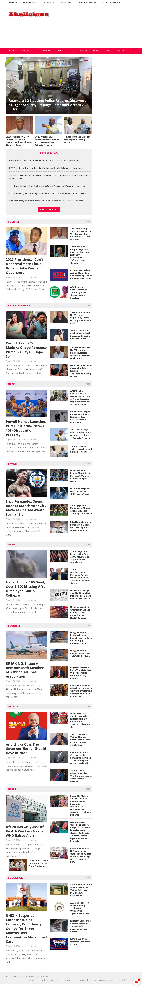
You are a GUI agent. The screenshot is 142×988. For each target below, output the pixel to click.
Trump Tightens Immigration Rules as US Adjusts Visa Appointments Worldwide (79, 556)
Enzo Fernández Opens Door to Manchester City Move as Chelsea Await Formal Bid (26, 508)
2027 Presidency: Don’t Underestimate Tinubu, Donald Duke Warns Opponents (45, 167)
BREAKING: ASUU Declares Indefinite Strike (80, 942)
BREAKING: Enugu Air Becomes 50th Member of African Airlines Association (25, 670)
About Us (13, 2)
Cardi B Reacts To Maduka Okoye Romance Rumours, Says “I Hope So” (26, 350)
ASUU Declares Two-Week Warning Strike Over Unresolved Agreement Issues (81, 908)
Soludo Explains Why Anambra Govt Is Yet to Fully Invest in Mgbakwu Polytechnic (81, 890)
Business (13, 50)
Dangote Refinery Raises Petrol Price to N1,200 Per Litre (80, 653)
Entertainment (44, 50)
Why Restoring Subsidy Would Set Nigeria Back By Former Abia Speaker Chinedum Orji (80, 720)
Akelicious (17, 976)
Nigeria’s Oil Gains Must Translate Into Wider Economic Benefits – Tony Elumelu (80, 673)
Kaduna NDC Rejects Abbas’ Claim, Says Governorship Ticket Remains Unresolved (81, 274)
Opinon (13, 706)
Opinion (83, 50)
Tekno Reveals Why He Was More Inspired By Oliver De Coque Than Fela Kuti (80, 317)
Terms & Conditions (87, 2)
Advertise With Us (31, 2)
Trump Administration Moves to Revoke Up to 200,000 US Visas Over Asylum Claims (79, 576)
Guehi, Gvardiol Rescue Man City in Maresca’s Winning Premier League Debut (80, 476)
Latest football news (111, 2)
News (71, 50)
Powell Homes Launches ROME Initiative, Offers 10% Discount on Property (44, 160)
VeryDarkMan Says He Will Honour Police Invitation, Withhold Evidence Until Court (80, 352)
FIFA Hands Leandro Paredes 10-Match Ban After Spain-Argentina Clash (80, 526)
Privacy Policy (66, 2)
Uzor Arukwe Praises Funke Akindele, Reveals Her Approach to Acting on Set (81, 371)
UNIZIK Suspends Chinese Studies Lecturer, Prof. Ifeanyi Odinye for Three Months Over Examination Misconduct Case (26, 928)
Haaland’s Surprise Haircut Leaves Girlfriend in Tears (80, 491)
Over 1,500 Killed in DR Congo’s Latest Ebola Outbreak (39, 863)
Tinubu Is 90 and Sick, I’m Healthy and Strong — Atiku (77, 139)
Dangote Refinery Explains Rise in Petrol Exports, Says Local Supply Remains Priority (81, 638)
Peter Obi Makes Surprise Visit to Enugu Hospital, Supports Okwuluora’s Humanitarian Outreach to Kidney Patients (80, 805)
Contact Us (49, 2)
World (120, 50)
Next (89, 85)
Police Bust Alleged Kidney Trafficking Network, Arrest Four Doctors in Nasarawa (46, 185)
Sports (108, 50)
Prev (8, 85)
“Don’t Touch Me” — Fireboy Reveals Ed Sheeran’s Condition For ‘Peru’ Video (80, 334)
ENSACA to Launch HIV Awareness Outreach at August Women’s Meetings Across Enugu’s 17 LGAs (80, 855)
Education (27, 50)
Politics (96, 50)
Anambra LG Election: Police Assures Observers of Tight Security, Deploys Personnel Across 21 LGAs (47, 104)
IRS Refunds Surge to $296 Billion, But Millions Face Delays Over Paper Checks (80, 594)
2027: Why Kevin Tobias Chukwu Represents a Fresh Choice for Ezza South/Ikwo (80, 739)
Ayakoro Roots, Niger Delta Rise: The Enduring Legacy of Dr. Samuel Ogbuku (81, 776)
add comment (30, 277)
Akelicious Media (40, 976)
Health (60, 50)
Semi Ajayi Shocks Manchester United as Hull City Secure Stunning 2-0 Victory (81, 509)
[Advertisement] (97, 28)
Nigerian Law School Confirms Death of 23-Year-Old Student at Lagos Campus (80, 926)
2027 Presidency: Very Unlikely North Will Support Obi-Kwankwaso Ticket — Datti (19, 140)
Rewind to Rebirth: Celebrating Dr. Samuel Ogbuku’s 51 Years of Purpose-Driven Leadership (80, 758)
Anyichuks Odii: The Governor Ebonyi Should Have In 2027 (26, 748)
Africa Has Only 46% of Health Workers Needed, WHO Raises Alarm (26, 831)
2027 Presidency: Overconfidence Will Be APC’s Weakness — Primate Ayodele (47, 140)
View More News (49, 209)
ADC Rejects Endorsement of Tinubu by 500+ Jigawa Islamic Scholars (78, 292)
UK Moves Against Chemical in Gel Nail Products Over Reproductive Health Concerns (80, 612)
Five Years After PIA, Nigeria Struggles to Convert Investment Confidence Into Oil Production (81, 691)
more (87, 222)
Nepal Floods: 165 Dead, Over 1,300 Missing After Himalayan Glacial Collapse (26, 589)
